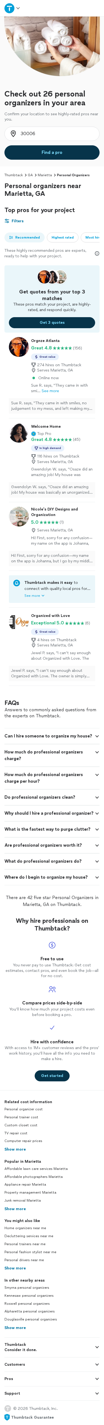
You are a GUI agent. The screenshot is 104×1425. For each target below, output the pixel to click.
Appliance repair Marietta (25, 1184)
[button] (41, 434)
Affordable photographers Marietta (33, 1177)
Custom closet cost (20, 1125)
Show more (15, 1149)
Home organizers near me (25, 1228)
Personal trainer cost (21, 1117)
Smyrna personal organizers (26, 1288)
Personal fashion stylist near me (30, 1252)
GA (30, 175)
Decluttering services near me (28, 1236)
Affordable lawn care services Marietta (36, 1169)
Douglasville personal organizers (30, 1319)
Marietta (45, 175)
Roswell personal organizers (27, 1304)
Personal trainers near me (24, 1244)
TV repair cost (15, 1133)
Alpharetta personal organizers (29, 1311)
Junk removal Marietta (22, 1200)
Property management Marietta (30, 1192)
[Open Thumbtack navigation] (12, 8)
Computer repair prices (23, 1141)
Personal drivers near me (24, 1260)
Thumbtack (13, 175)
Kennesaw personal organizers (29, 1296)
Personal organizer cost (23, 1109)
